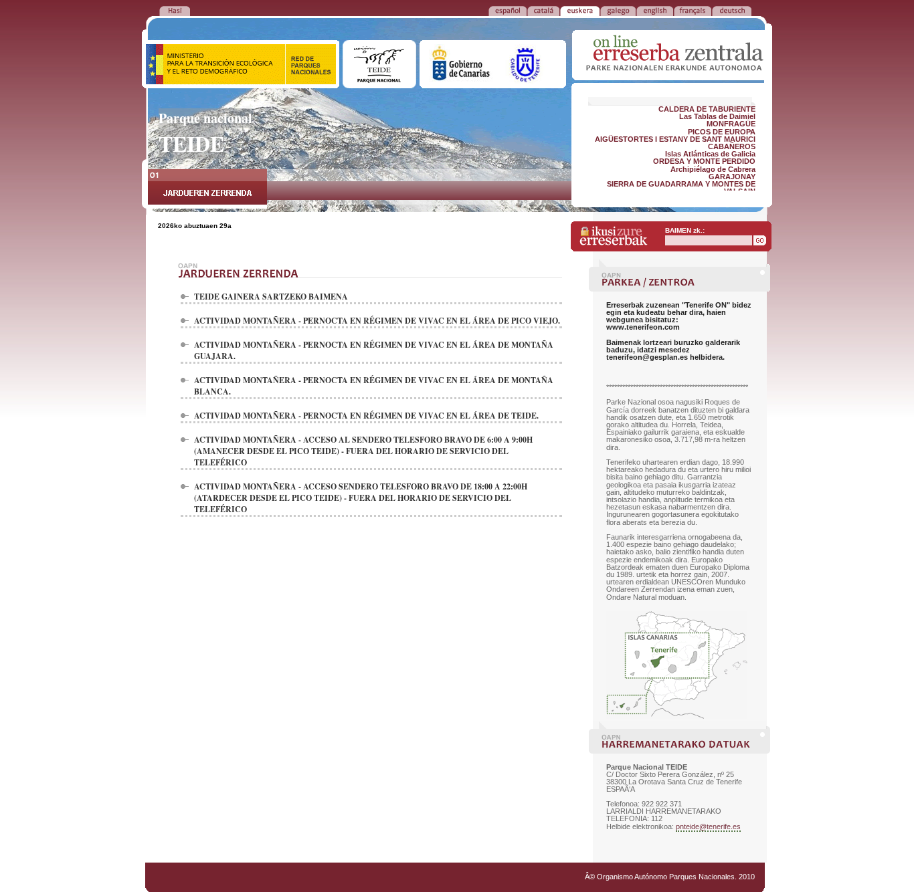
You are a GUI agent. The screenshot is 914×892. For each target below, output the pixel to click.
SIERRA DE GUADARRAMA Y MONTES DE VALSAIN (681, 187)
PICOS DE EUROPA (721, 132)
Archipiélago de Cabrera (712, 169)
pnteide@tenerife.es (708, 826)
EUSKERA (580, 10)
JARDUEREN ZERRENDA (207, 189)
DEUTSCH (731, 10)
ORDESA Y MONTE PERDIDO (704, 161)
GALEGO (618, 10)
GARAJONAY (732, 177)
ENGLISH (654, 10)
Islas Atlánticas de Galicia (710, 154)
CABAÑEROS (731, 146)
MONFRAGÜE (731, 124)
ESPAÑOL (507, 10)
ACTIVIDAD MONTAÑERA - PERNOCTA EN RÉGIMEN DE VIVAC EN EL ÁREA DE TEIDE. (366, 415)
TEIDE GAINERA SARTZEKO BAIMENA (271, 296)
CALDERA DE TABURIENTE (706, 109)
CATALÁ (543, 10)
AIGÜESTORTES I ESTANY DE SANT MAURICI (675, 139)
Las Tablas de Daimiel (717, 116)
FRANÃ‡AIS (692, 10)
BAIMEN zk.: (685, 230)
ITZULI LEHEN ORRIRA (174, 10)
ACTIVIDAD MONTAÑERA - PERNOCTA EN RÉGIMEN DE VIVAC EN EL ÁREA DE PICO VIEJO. (377, 320)
